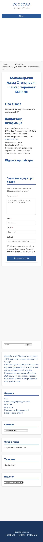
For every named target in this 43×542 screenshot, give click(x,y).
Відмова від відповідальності (17, 401)
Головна (8, 404)
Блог (6, 399)
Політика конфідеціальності (16, 410)
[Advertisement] (21, 44)
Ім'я (9, 218)
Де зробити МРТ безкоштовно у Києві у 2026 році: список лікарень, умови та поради (20, 359)
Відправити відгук (21, 258)
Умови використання (13, 413)
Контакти (8, 407)
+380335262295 (11, 139)
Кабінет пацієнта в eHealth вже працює (21, 364)
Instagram (32, 534)
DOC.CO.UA (21, 4)
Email (10, 228)
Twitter (21, 534)
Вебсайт (10, 237)
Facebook (10, 534)
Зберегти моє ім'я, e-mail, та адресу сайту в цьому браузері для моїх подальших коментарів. (21, 249)
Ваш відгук (12, 196)
